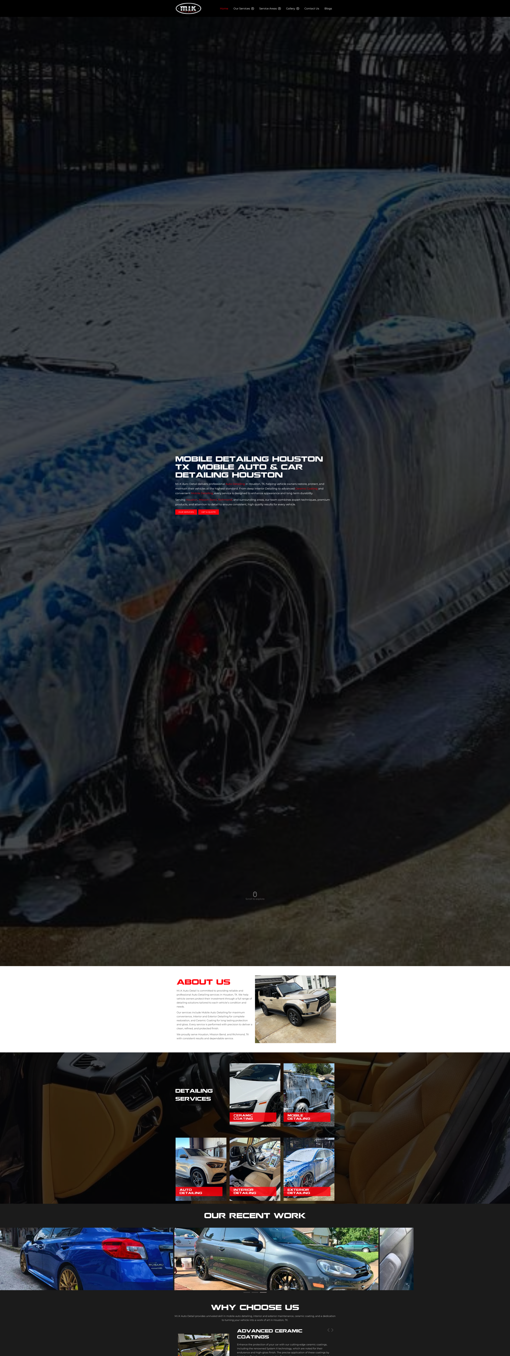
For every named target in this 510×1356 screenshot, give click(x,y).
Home (224, 8)
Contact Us (311, 8)
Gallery (290, 8)
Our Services (241, 8)
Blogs (328, 8)
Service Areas (268, 8)
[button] (246, 1292)
